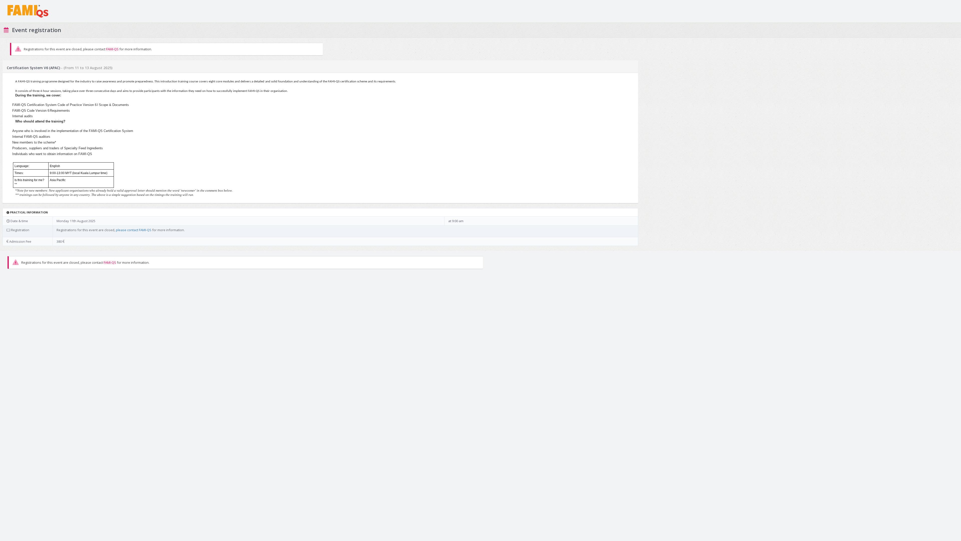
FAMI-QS (112, 49)
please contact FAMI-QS (133, 230)
